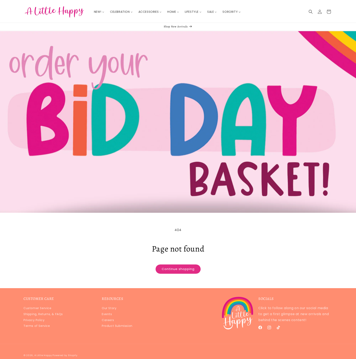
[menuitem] (99, 11)
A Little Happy (43, 355)
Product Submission (117, 325)
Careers (108, 320)
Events (107, 314)
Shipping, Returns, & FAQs (43, 314)
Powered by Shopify (65, 355)
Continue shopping (178, 269)
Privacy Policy (33, 320)
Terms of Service (36, 325)
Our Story (109, 309)
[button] (310, 11)
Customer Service (37, 309)
